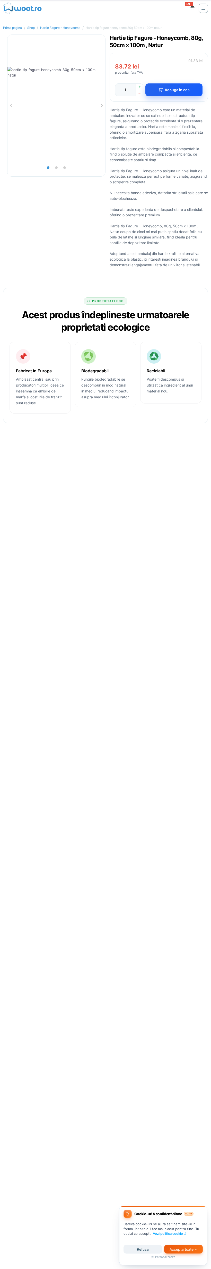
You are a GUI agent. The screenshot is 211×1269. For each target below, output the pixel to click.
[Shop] (192, 8)
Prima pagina (12, 28)
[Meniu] (203, 8)
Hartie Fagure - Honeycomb (60, 28)
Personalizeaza (165, 1257)
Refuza (143, 1249)
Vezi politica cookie (168, 1234)
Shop (31, 28)
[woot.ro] (22, 8)
